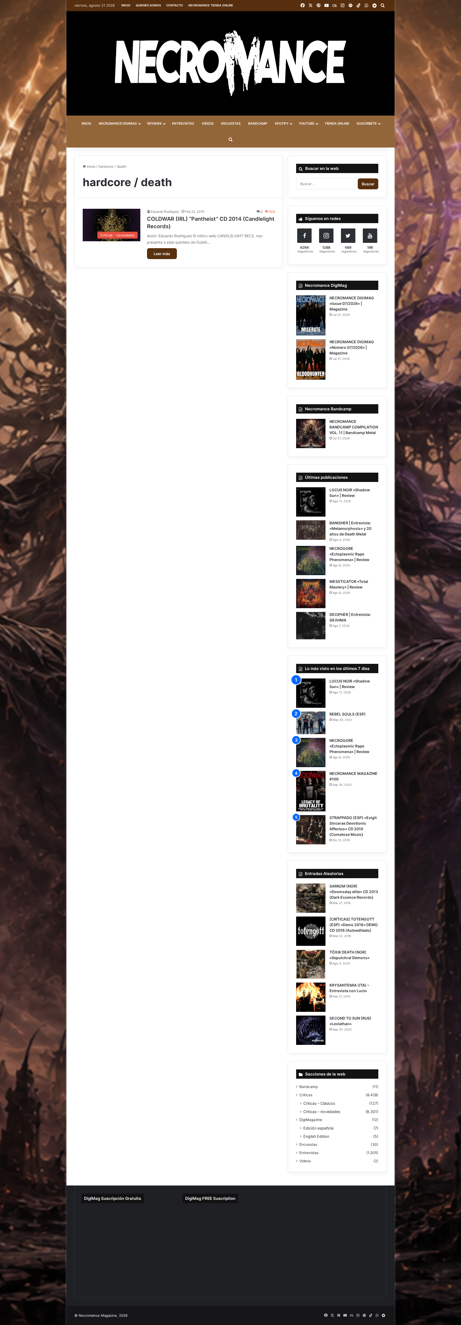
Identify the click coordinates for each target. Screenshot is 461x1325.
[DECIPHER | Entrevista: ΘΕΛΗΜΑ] (310, 625)
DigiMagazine (310, 1120)
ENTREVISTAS (183, 123)
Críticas (305, 1095)
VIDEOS (208, 123)
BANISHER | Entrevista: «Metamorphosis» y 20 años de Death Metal (350, 528)
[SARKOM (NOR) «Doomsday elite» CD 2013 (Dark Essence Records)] (310, 898)
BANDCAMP (257, 123)
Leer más (162, 253)
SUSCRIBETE (367, 123)
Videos (305, 1161)
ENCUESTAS (231, 123)
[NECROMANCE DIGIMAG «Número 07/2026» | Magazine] (310, 359)
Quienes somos (148, 5)
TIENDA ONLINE (337, 123)
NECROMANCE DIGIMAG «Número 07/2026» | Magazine (351, 347)
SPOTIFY (281, 123)
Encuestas (308, 1144)
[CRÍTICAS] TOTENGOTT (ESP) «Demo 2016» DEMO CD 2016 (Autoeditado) (353, 925)
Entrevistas (309, 1153)
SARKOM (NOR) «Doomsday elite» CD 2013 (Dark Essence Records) (353, 891)
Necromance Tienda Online (210, 5)
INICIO (86, 123)
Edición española (318, 1128)
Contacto (174, 5)
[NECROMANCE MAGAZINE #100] (310, 791)
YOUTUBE (306, 123)
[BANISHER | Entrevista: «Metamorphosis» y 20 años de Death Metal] (310, 530)
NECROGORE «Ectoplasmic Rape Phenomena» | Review (349, 554)
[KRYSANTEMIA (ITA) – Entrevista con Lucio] (310, 997)
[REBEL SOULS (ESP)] (310, 722)
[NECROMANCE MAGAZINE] (230, 63)
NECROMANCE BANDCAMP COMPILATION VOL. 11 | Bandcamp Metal (353, 427)
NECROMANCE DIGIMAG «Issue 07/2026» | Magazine (351, 303)
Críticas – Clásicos (319, 1103)
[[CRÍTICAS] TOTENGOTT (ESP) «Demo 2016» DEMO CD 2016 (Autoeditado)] (310, 931)
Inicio (125, 5)
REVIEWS (154, 123)
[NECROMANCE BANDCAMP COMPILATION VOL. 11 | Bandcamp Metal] (310, 433)
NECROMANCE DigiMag (118, 123)
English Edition (316, 1136)
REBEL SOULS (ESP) (347, 714)
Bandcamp (308, 1087)
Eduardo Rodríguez (165, 212)
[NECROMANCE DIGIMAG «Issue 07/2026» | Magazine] (310, 315)
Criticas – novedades (321, 1111)
